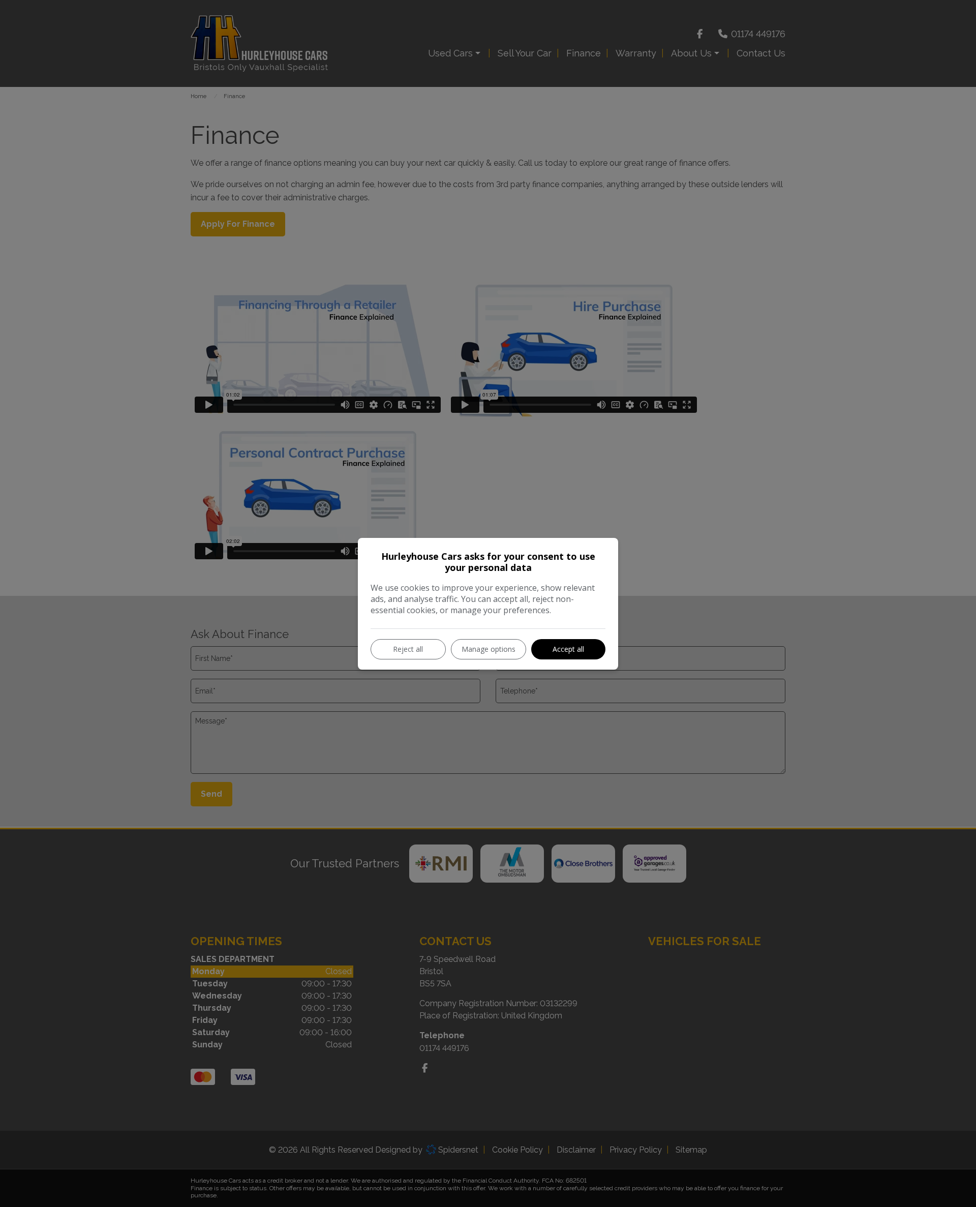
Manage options (488, 649)
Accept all (568, 649)
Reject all (408, 649)
